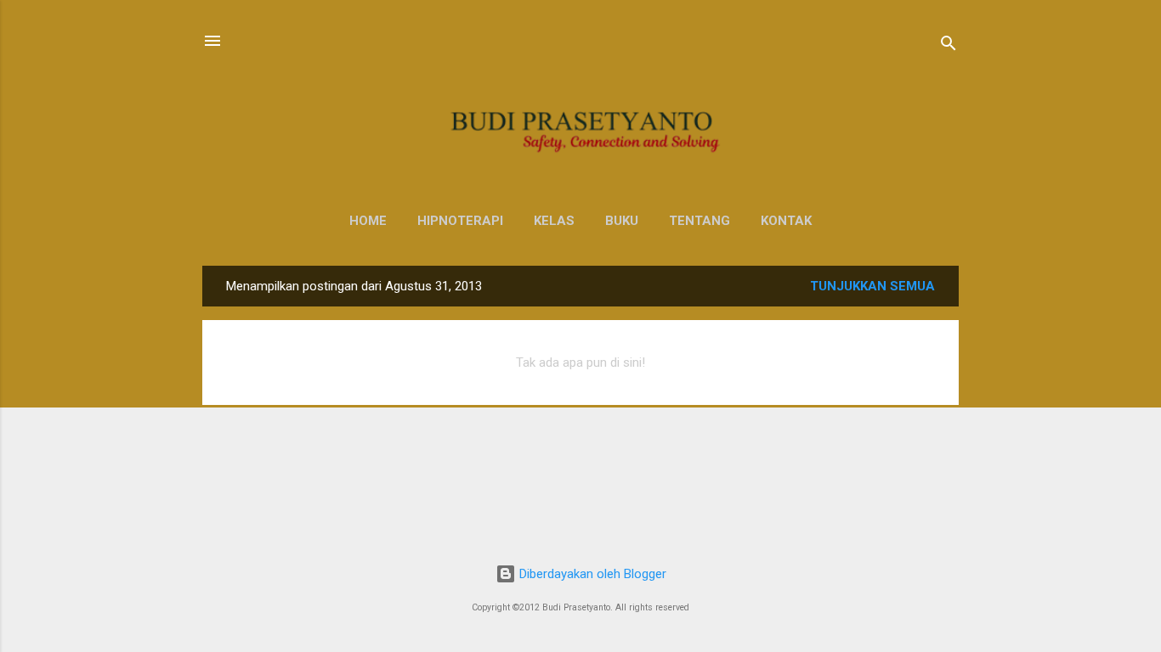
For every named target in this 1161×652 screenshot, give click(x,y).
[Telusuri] (948, 46)
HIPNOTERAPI (460, 220)
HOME (368, 220)
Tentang (699, 220)
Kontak (786, 220)
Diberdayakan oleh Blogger (591, 574)
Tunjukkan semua (872, 286)
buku (621, 220)
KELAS (554, 220)
